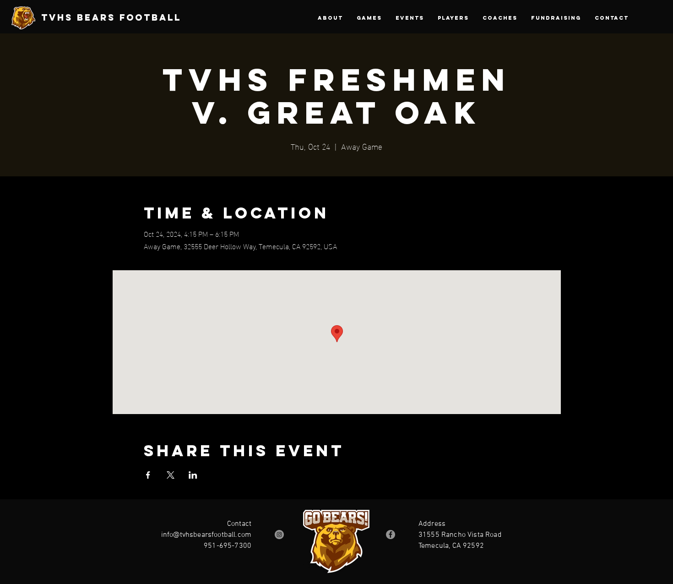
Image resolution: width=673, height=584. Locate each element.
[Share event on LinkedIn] (193, 475)
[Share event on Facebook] (148, 475)
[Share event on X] (170, 475)
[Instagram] (279, 534)
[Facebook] (390, 534)
